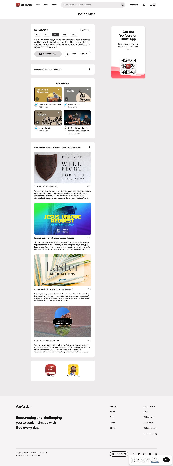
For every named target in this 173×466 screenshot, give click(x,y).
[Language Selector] (144, 4)
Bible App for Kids (73, 376)
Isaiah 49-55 (76, 104)
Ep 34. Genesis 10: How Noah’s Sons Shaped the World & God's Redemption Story (79, 129)
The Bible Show (74, 133)
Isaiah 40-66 (47, 128)
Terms (45, 452)
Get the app (133, 5)
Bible (38, 5)
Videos (54, 5)
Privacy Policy (36, 452)
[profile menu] (152, 4)
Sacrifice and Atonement (50, 104)
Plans (46, 5)
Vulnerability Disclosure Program (28, 455)
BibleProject (43, 107)
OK (166, 460)
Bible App (50, 376)
